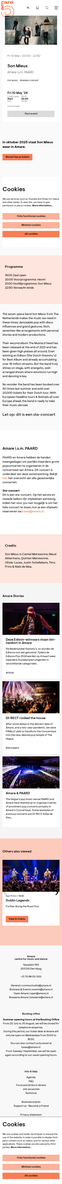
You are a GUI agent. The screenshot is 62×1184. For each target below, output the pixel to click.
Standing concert (29, 81)
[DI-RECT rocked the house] (31, 697)
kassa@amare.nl (32, 511)
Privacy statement (31, 1115)
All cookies (31, 234)
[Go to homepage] (6, 6)
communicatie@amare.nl (36, 985)
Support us (20, 1106)
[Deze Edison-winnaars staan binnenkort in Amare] (31, 619)
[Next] (57, 893)
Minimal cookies (31, 225)
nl (28, 8)
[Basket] (37, 7)
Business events (31, 1102)
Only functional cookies (31, 216)
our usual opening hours (42, 1055)
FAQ (31, 1081)
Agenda (31, 1077)
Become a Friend (39, 1106)
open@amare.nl (39, 993)
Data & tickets (17, 919)
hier (5, 478)
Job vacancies (31, 1089)
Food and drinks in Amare (31, 1085)
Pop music (12, 81)
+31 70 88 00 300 (31, 976)
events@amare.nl (42, 989)
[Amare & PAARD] (31, 772)
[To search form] (46, 7)
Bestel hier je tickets (18, 157)
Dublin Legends (17, 900)
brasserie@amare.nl (41, 997)
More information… (42, 206)
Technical (31, 1093)
